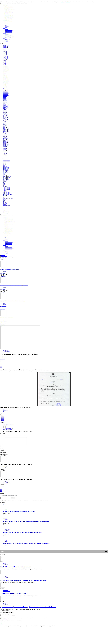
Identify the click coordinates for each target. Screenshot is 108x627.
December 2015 (5, 140)
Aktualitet (6, 7)
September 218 (5, 149)
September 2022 (5, 58)
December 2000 (5, 145)
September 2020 (5, 82)
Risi (5, 10)
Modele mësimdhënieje (9, 30)
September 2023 (5, 47)
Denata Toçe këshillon (7, 176)
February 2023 (5, 53)
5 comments (2, 292)
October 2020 (5, 81)
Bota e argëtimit (5, 170)
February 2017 (5, 126)
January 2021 (5, 78)
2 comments (2, 359)
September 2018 (5, 107)
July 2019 (4, 97)
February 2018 (5, 114)
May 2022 (4, 62)
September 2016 (5, 131)
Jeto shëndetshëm (6, 179)
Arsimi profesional (6, 168)
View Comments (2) (4, 454)
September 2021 (5, 70)
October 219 (5, 146)
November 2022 (5, 56)
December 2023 (5, 45)
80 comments (2, 309)
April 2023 (5, 51)
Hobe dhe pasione (6, 178)
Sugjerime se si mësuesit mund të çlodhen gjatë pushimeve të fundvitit (9, 269)
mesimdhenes (5, 410)
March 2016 (5, 137)
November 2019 (5, 93)
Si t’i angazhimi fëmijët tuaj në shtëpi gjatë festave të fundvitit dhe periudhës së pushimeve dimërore (26, 521)
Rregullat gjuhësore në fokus (10, 9)
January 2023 (5, 54)
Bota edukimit (5, 12)
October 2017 (5, 118)
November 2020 (5, 80)
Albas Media (7, 39)
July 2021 (4, 72)
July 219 (4, 147)
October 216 (5, 153)
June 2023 (4, 49)
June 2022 (4, 61)
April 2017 (5, 124)
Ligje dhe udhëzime (8, 31)
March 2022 (5, 64)
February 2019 (5, 102)
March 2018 (5, 113)
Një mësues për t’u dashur (9, 16)
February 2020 (5, 90)
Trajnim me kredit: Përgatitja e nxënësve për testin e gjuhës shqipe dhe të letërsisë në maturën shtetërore (26, 543)
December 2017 (5, 116)
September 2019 (5, 95)
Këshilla (6, 13)
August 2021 (5, 71)
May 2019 (4, 99)
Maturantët (5, 191)
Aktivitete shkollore (8, 32)
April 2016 (5, 136)
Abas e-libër (2, 255)
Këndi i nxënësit (8, 22)
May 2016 (4, 135)
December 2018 (5, 104)
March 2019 (5, 101)
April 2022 (5, 63)
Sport (6, 25)
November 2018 (5, 105)
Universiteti (5, 203)
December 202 (5, 155)
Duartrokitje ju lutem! (9, 15)
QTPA (6, 40)
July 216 (4, 154)
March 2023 (5, 52)
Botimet (6, 41)
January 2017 (5, 127)
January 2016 (5, 139)
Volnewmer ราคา (9, 424)
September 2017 (5, 119)
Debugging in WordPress (65, 1)
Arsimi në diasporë (6, 167)
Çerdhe (4, 174)
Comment (2, 444)
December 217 (5, 152)
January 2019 (5, 103)
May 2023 (4, 50)
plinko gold (8, 428)
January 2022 (5, 66)
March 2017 (5, 125)
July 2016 (4, 133)
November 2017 (5, 117)
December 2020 (5, 79)
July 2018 (4, 109)
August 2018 (5, 108)
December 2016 (5, 128)
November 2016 (5, 129)
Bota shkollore (5, 5)
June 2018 (4, 110)
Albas (4, 38)
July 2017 (4, 121)
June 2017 (4, 122)
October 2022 (5, 57)
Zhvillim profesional (8, 8)
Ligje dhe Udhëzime (8, 11)
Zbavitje (6, 27)
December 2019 (5, 92)
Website (1, 450)
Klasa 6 (4, 182)
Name (1, 446)
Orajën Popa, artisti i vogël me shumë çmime (6, 317)
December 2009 (5, 144)
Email (1, 448)
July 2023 (4, 48)
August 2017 (5, 120)
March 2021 (5, 76)
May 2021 (4, 74)
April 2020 (5, 88)
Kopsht (4, 183)
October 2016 (5, 130)
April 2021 (5, 75)
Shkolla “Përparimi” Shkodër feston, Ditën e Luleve (15, 566)
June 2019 (4, 98)
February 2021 (5, 77)
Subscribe (13, 615)
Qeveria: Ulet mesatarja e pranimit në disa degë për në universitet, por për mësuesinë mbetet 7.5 (28, 607)
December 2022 (5, 55)
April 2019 (5, 100)
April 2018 (5, 112)
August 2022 (5, 59)
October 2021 (5, 69)
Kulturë (6, 23)
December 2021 (5, 67)
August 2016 (5, 132)
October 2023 (5, 46)
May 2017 (4, 123)
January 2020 (5, 91)
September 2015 (5, 142)
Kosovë (4, 28)
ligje (3, 409)
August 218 (5, 150)
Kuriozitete (7, 14)
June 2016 (4, 134)
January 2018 (5, 115)
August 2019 (5, 96)
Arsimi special (5, 169)
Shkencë (6, 24)
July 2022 (4, 60)
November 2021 (5, 68)
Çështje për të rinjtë (6, 175)
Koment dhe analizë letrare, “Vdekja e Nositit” (14, 593)
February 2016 (5, 138)
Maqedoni (4, 33)
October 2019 (5, 94)
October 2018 (5, 106)
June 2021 (4, 73)
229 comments (3, 276)
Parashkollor (5, 195)
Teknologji (7, 26)
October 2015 (5, 141)
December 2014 (5, 143)
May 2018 (4, 111)
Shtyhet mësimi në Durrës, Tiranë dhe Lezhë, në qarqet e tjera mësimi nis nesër (23, 580)
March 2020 (5, 89)
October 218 (5, 148)
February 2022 (5, 65)
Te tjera (4, 201)
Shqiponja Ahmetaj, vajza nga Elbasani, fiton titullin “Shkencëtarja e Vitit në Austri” (22, 532)
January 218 (5, 151)
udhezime (4, 411)
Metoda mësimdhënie (9, 6)
